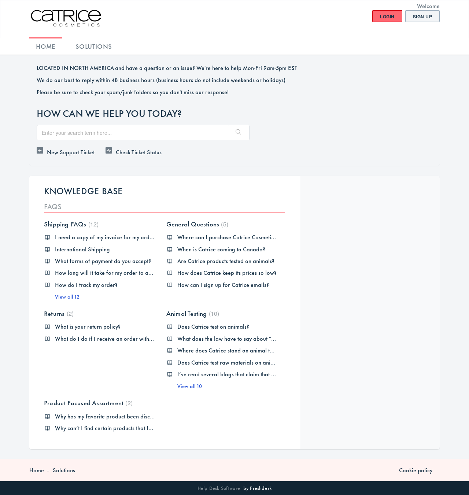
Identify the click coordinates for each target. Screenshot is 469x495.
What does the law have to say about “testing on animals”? (248, 338)
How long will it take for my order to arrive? (108, 272)
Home (46, 46)
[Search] (238, 132)
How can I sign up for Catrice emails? (223, 284)
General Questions (196, 223)
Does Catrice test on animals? (213, 326)
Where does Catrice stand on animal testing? (232, 350)
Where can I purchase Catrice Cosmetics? (227, 237)
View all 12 (67, 296)
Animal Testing (192, 313)
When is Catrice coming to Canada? (221, 249)
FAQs (53, 206)
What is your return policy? (88, 326)
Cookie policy (415, 470)
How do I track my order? (86, 284)
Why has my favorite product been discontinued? (114, 416)
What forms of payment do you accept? (103, 260)
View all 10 (189, 385)
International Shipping (82, 249)
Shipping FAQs (70, 223)
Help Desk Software (219, 487)
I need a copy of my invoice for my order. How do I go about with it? (138, 237)
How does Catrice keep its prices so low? (227, 272)
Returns (58, 313)
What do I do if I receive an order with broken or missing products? (137, 338)
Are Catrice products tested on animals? (225, 260)
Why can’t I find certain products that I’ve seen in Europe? (125, 428)
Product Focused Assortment (87, 402)
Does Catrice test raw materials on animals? (230, 362)
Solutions (93, 46)
